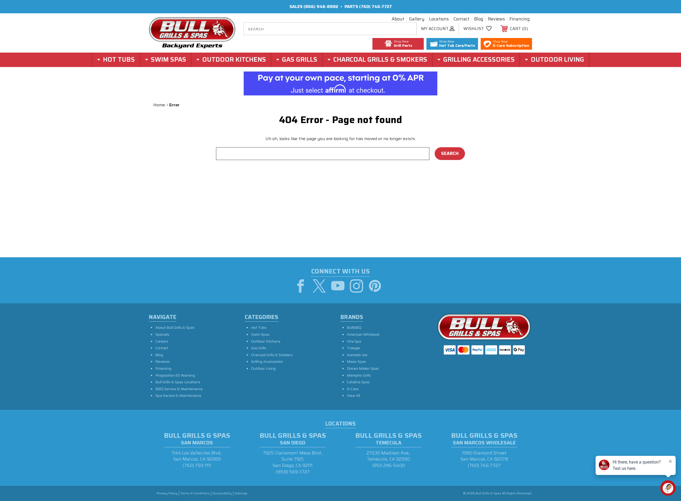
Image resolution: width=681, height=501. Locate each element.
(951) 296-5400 (388, 465)
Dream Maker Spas (363, 368)
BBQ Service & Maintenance (179, 389)
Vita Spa (354, 341)
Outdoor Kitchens (265, 341)
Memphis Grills (359, 375)
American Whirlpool (363, 334)
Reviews (496, 19)
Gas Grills (258, 348)
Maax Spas (356, 361)
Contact (461, 19)
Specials (162, 334)
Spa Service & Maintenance (178, 395)
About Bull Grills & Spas (174, 327)
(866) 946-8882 (321, 6)
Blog (478, 19)
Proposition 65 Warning (175, 375)
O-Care (353, 389)
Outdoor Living (263, 368)
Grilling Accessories (267, 361)
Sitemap (241, 493)
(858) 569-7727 (293, 471)
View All (353, 395)
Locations (439, 19)
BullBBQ (354, 327)
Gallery (417, 19)
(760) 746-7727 (375, 6)
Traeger (353, 348)
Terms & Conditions (195, 493)
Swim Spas (260, 334)
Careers (161, 341)
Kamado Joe (357, 355)
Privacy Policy (167, 493)
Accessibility (222, 493)
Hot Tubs (259, 327)
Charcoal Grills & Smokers (272, 355)
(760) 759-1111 (196, 465)
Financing (519, 19)
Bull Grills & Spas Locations (177, 382)
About (398, 19)
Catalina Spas (358, 382)
